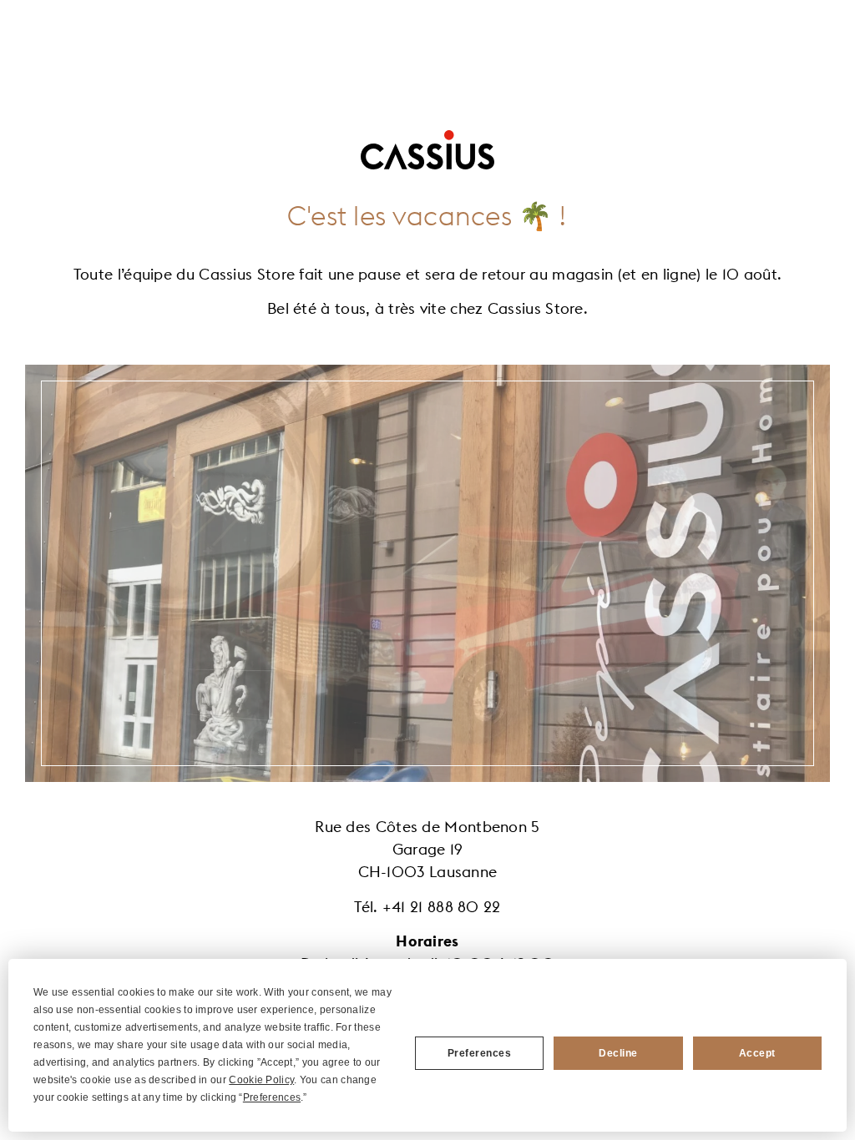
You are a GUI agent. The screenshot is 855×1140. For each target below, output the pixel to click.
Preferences (480, 1053)
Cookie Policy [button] (261, 1080)
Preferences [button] (272, 1097)
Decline (618, 1053)
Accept (757, 1053)
